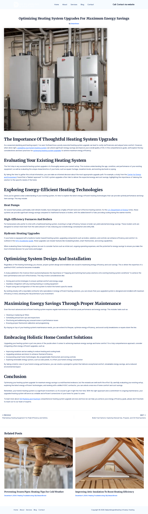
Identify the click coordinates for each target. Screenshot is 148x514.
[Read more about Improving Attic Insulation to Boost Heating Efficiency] (109, 463)
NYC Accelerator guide (24, 241)
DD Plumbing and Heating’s (30, 399)
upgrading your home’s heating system (32, 148)
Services (74, 5)
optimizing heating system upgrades (47, 151)
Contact (90, 5)
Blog (82, 5)
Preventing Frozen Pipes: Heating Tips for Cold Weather (34, 492)
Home (56, 5)
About (64, 5)
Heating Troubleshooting (26, 495)
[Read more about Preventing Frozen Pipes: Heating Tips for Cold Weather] (38, 463)
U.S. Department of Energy (118, 210)
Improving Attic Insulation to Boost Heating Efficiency (104, 492)
